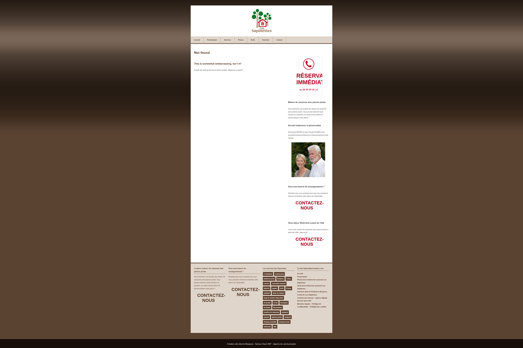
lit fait (275, 303)
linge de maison (278, 293)
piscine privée (277, 317)
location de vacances (271, 312)
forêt (281, 288)
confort (266, 283)
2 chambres (268, 274)
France (288, 288)
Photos (241, 40)
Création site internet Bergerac (240, 344)
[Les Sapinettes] (261, 21)
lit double (267, 303)
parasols (285, 312)
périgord (288, 317)
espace (274, 288)
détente (266, 288)
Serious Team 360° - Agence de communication (275, 344)
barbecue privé (269, 279)
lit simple (267, 307)
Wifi (275, 327)
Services (227, 40)
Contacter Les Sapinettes (307, 294)
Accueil (197, 40)
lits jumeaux (277, 307)
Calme (289, 279)
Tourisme (265, 40)
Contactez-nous (310, 205)
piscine (266, 317)
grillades (267, 293)
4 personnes (279, 274)
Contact (279, 40)
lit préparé (284, 303)
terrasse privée (284, 322)
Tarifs (253, 40)
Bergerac (280, 279)
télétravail (267, 327)
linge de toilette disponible (273, 298)
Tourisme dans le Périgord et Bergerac (312, 291)
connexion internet (279, 283)
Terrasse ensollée (270, 322)
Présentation (212, 40)
